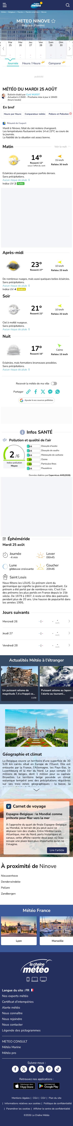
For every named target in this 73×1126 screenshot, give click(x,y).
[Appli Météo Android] (49, 1086)
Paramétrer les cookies (18, 1108)
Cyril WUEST (33, 94)
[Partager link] (28, 391)
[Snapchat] (32, 1069)
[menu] (5, 5)
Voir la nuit (60, 146)
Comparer (55, 63)
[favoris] (53, 21)
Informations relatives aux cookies (23, 1103)
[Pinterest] (49, 1069)
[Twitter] (23, 1069)
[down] (36, 790)
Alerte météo (11, 1007)
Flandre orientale (32, 12)
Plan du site (55, 1098)
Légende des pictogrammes (21, 1030)
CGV (43, 1098)
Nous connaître (12, 1013)
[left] (3, 48)
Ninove (43, 12)
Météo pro (9, 1053)
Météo (3, 12)
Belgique (11, 12)
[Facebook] (15, 1069)
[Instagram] (40, 1069)
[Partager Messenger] (50, 391)
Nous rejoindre (12, 1019)
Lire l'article (57, 850)
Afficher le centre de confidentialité (51, 1108)
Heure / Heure (31, 63)
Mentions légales (21, 1098)
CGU (35, 1098)
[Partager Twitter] (43, 391)
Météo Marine (11, 1047)
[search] (67, 5)
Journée (13, 63)
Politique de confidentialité (58, 1103)
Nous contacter (12, 1025)
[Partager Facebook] (35, 391)
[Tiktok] (57, 1069)
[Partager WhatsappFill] (57, 391)
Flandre (20, 12)
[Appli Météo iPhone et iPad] (24, 1086)
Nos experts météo (15, 996)
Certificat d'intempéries (18, 1002)
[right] (69, 48)
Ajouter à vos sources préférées (39, 400)
